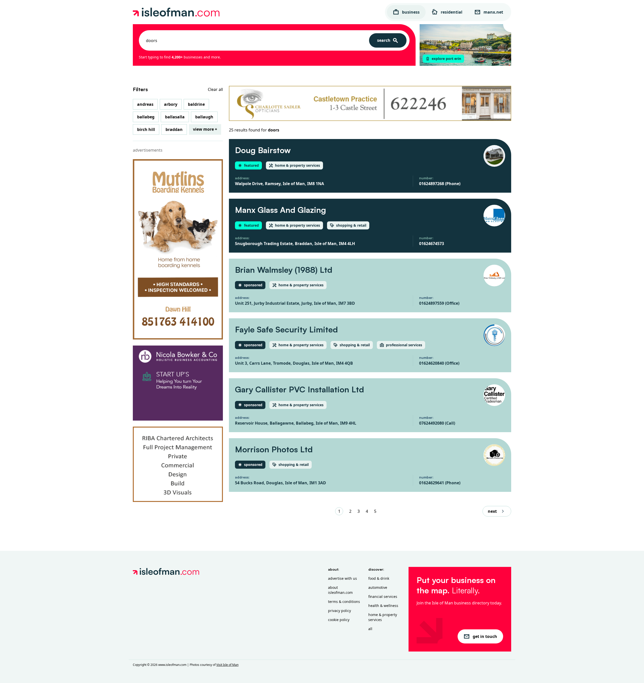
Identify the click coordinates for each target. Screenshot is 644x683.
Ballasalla (175, 117)
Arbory (170, 104)
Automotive (377, 587)
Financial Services (382, 596)
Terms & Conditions (344, 601)
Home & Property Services (382, 617)
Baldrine (196, 104)
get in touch (485, 636)
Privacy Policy (339, 610)
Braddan (174, 129)
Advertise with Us (342, 578)
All (370, 628)
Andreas (145, 104)
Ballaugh (204, 117)
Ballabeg (145, 117)
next (492, 511)
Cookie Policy (338, 619)
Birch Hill (146, 129)
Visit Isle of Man (227, 665)
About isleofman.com (340, 590)
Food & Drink (378, 578)
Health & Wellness (383, 605)
